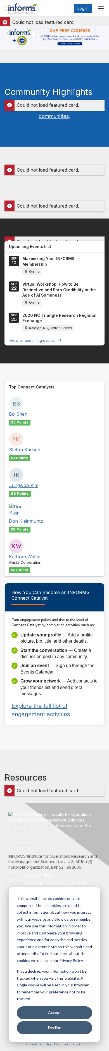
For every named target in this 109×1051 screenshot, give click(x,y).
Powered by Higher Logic (55, 1044)
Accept (54, 1012)
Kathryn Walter (25, 556)
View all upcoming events (32, 340)
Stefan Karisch (24, 449)
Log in (83, 8)
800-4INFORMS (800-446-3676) (56, 883)
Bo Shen (18, 414)
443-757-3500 (38, 875)
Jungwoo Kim (23, 485)
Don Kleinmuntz (26, 521)
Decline (54, 1027)
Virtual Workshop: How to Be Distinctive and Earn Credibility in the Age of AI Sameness (59, 289)
